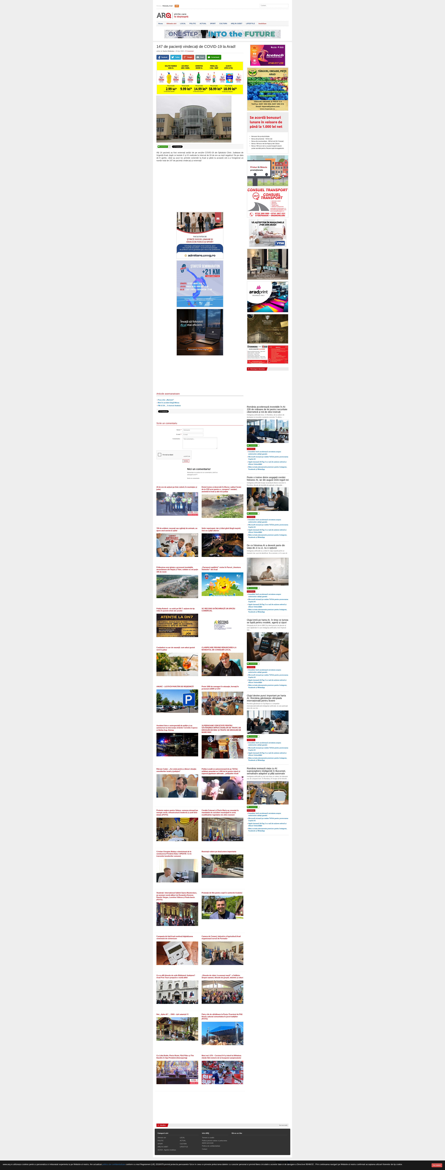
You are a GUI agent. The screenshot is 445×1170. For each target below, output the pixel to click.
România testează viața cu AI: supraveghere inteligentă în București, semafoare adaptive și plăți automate (266, 771)
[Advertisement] (199, 193)
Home (160, 23)
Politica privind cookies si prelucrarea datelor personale (214, 1142)
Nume (178, 430)
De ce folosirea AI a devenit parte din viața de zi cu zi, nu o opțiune (266, 546)
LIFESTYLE (250, 23)
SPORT (213, 23)
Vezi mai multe (283, 1125)
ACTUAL (203, 23)
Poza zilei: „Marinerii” (166, 400)
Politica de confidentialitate (211, 1146)
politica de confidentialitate (113, 1164)
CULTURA (223, 23)
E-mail (178, 434)
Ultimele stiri (171, 23)
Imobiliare (262, 23)
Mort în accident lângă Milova (168, 403)
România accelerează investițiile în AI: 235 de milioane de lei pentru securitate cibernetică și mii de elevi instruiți (267, 409)
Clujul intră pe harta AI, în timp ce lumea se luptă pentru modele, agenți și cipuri (267, 621)
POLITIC (192, 23)
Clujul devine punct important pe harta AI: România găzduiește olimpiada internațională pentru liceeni (266, 698)
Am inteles (437, 1165)
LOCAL (183, 23)
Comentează (163, 146)
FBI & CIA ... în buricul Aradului (169, 405)
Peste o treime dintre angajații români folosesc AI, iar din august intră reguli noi (268, 478)
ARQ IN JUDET (236, 23)
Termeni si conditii (208, 1137)
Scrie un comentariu (193, 478)
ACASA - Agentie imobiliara (167, 1150)
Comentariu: (176, 438)
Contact (204, 1149)
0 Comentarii (189, 51)
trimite (186, 461)
